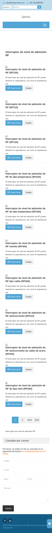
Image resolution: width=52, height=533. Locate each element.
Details (28, 88)
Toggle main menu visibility (45, 25)
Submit (8, 508)
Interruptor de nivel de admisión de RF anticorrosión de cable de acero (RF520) (25, 350)
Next (29, 420)
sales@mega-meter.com (15, 3)
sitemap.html (8, 528)
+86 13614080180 (36, 3)
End (37, 420)
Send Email (13, 87)
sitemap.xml (43, 525)
